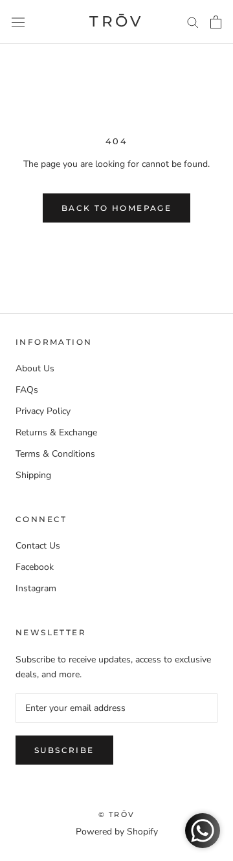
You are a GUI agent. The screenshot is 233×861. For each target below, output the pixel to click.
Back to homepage (116, 208)
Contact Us (38, 545)
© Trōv (116, 814)
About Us (35, 368)
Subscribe (64, 750)
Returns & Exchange (56, 432)
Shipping (33, 475)
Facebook (35, 567)
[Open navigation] (18, 22)
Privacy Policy (43, 411)
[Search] (193, 21)
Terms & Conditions (55, 454)
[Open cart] (215, 22)
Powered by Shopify (117, 831)
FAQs (27, 390)
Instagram (36, 588)
